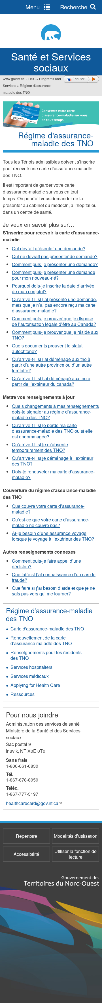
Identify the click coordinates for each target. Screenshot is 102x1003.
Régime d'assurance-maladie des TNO (49, 614)
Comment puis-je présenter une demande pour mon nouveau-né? (53, 275)
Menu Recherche (56, 7)
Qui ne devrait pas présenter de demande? (54, 256)
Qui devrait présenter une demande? (48, 248)
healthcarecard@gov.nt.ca (34, 803)
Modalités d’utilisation (75, 836)
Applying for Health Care (35, 685)
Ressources (22, 694)
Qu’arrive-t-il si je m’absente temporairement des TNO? (40, 447)
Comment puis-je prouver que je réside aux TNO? (55, 335)
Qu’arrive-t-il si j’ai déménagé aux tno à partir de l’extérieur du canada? (51, 381)
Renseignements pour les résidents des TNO (46, 655)
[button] (81, 79)
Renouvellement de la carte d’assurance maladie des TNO (41, 640)
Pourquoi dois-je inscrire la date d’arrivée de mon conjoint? (53, 288)
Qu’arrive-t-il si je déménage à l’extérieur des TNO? (52, 461)
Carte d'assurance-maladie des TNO (47, 628)
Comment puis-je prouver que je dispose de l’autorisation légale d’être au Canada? (54, 321)
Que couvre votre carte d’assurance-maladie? (48, 509)
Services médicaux (29, 676)
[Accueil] (51, 32)
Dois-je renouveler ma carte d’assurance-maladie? (53, 474)
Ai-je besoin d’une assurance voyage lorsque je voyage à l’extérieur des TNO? (53, 536)
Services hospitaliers (31, 667)
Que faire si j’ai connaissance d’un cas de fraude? (53, 577)
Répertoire (26, 836)
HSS (31, 78)
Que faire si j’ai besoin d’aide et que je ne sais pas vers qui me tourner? (53, 591)
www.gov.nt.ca (14, 78)
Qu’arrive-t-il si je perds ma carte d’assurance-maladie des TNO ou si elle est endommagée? (52, 431)
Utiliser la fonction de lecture (75, 854)
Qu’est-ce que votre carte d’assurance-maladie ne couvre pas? (50, 522)
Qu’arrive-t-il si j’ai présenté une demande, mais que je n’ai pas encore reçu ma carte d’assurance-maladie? (54, 305)
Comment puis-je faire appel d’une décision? (46, 564)
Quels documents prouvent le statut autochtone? (47, 348)
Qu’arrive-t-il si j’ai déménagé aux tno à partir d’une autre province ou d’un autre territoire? (52, 365)
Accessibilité (26, 854)
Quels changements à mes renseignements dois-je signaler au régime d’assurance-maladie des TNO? (55, 412)
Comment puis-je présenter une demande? (55, 264)
